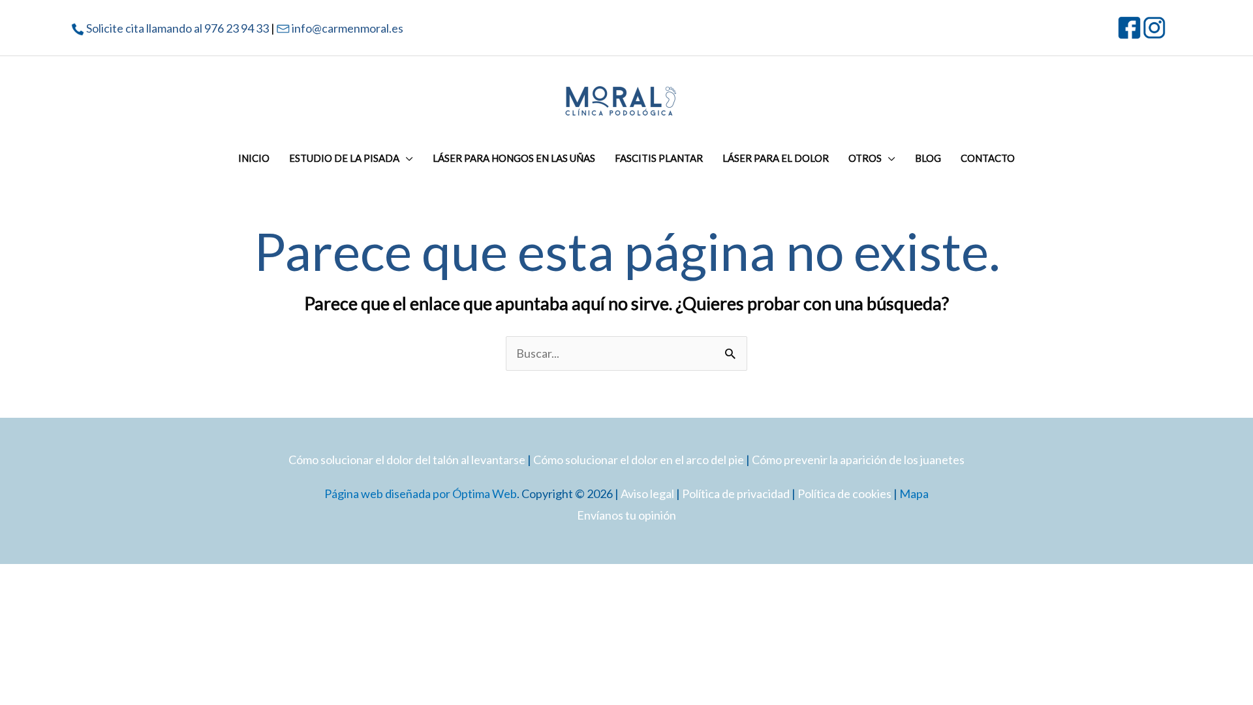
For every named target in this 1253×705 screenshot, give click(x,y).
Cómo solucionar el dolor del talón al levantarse (406, 459)
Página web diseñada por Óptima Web (420, 493)
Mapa (914, 493)
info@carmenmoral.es (347, 28)
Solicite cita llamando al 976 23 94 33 (177, 28)
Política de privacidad (736, 493)
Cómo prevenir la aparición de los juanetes (858, 459)
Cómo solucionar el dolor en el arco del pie (638, 459)
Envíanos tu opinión (626, 515)
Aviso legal (647, 493)
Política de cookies (844, 493)
